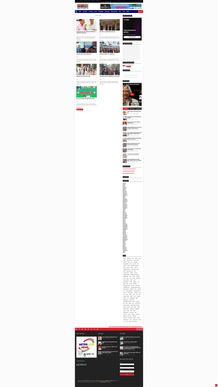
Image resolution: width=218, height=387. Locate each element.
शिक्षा (135, 312)
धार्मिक (127, 283)
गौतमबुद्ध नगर (138, 276)
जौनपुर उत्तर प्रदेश (125, 280)
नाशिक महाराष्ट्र (137, 285)
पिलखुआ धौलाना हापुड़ (137, 290)
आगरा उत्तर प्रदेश (135, 260)
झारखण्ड (131, 280)
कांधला (129, 265)
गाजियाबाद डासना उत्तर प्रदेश (135, 274)
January (124, 192)
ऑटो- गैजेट (134, 263)
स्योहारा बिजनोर (135, 319)
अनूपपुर (136, 258)
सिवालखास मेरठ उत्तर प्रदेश (132, 317)
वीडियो (128, 310)
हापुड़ (100, 20)
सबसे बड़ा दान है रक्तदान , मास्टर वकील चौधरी (107, 54)
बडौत (139, 292)
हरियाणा (140, 319)
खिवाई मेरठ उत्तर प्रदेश (130, 271)
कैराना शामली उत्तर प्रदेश (126, 269)
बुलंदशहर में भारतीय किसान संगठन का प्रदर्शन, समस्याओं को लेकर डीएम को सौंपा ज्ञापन (133, 144)
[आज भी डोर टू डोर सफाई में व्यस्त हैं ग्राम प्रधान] (86, 47)
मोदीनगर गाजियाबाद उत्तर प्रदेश (135, 305)
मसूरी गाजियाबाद (125, 299)
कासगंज (128, 267)
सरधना (129, 314)
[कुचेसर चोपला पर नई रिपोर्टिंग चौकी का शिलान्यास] (110, 25)
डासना (134, 280)
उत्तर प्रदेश (78, 20)
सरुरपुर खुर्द (133, 314)
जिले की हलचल (138, 278)
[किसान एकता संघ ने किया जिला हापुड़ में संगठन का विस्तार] (86, 92)
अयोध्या (124, 260)
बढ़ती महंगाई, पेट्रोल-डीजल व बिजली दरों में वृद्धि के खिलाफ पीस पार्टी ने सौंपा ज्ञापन (134, 139)
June (123, 210)
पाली (124, 290)
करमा (138, 263)
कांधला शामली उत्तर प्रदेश (134, 265)
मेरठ (133, 303)
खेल (134, 271)
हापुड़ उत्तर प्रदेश (134, 321)
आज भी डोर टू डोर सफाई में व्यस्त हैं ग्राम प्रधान (83, 54)
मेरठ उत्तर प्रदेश (137, 303)
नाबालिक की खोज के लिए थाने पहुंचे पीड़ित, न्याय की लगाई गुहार (109, 76)
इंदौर (132, 262)
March (124, 190)
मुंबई (123, 303)
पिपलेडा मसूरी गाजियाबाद (129, 290)
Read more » (78, 40)
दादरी (138, 281)
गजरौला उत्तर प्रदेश (126, 272)
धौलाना (78, 42)
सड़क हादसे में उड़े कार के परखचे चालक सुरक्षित (130, 341)
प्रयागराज (124, 292)
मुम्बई (126, 303)
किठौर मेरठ (131, 267)
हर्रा (123, 321)
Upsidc (124, 258)
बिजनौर (134, 294)
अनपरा (133, 258)
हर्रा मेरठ (127, 321)
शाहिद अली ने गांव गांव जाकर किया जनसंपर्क (83, 76)
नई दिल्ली (132, 285)
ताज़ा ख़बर (134, 281)
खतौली (124, 271)
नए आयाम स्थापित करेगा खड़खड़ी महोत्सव (133, 154)
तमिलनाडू (130, 281)
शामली (134, 310)
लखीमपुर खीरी (132, 308)
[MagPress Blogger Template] (84, 6)
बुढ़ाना (140, 294)
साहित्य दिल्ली (125, 317)
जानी (130, 278)
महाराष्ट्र (133, 301)
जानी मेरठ (133, 278)
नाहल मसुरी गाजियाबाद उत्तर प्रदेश (135, 287)
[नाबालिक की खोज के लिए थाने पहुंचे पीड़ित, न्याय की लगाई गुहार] (110, 69)
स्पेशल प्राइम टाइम (125, 319)
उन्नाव (130, 263)
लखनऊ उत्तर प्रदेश (126, 308)
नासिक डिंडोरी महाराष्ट (126, 287)
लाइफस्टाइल (137, 308)
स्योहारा (131, 319)
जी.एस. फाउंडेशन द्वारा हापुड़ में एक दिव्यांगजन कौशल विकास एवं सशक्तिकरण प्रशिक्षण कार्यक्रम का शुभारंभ (134, 133)
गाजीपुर (130, 276)
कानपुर (124, 267)
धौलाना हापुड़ (134, 283)
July (123, 184)
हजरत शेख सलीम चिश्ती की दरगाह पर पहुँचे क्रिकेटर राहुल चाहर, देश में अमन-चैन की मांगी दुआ (134, 160)
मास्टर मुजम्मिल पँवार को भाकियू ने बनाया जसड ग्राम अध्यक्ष (132, 337)
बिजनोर (130, 294)
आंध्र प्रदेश (125, 262)
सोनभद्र (138, 317)
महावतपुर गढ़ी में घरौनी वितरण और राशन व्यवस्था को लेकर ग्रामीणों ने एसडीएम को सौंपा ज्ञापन (134, 128)
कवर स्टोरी (124, 265)
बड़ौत (124, 294)
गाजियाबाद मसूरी (125, 276)
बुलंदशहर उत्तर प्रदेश (126, 296)
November (124, 193)
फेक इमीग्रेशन (136, 292)
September (124, 201)
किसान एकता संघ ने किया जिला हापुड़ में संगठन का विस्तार (85, 98)
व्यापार (131, 310)
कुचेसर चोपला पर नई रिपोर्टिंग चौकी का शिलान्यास (107, 31)
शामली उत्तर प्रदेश (125, 312)
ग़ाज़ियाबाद (135, 272)
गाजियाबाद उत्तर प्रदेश (126, 274)
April (123, 186)
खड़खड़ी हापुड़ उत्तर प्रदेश (135, 269)
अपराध (139, 258)
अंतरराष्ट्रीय (128, 258)
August (124, 183)
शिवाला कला (125, 314)
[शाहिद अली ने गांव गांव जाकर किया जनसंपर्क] (86, 69)
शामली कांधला (132, 312)
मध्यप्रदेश (138, 296)
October (124, 187)
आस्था (129, 262)
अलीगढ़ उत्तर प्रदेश (129, 260)
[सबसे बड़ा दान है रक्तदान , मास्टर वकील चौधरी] (110, 47)
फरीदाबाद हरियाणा (130, 292)
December (124, 199)
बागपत (127, 294)
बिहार (137, 294)
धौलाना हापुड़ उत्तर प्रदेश (126, 285)
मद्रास (135, 296)
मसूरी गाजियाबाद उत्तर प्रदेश (127, 301)
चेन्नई (127, 278)
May (123, 185)
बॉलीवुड (131, 296)
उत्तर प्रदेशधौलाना (125, 263)
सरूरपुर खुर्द (137, 314)
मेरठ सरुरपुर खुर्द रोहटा (126, 305)
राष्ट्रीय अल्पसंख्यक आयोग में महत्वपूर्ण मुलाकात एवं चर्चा (109, 337)
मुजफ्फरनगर (137, 301)
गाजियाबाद (131, 272)
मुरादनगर (130, 303)
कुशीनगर (136, 267)
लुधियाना (124, 310)
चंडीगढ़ (124, 278)
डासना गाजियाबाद (125, 281)
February (124, 191)
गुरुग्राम (134, 276)
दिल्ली (124, 283)
